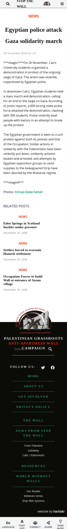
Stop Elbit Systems (33, 501)
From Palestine (33, 445)
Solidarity (33, 450)
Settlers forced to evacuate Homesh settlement (22, 252)
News (33, 16)
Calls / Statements (33, 455)
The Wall (33, 420)
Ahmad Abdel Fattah (29, 192)
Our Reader (33, 491)
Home (33, 376)
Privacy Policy (33, 407)
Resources (34, 466)
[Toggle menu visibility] (61, 3)
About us (33, 386)
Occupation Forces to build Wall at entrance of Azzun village (22, 280)
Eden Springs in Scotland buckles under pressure (21, 225)
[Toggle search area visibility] (6, 3)
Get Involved (33, 396)
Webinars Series (33, 496)
